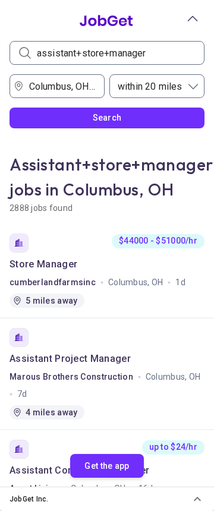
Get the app (106, 466)
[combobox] (60, 86)
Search (107, 117)
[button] (107, 499)
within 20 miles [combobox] (150, 86)
